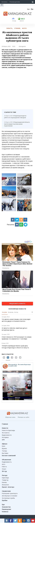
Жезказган (5, 485)
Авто (3, 464)
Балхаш (4, 482)
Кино (3, 446)
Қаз (28, 9)
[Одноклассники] (21, 220)
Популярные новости (17, 309)
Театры (4, 451)
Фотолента (5, 433)
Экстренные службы (8, 498)
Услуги (4, 469)
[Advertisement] (17, 88)
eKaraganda (22, 46)
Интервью (5, 437)
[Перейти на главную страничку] (18, 15)
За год (16, 312)
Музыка (4, 448)
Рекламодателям (15, 2)
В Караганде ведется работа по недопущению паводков (15, 116)
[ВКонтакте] (13, 220)
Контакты (4, 2)
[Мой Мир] (25, 220)
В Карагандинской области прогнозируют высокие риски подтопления (17, 124)
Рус (32, 9)
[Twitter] (17, 220)
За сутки (4, 312)
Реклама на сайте (23, 417)
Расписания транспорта (9, 493)
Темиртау (5, 480)
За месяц (10, 312)
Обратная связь (10, 417)
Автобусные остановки (9, 496)
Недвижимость (7, 462)
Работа (4, 467)
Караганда (5, 478)
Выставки (5, 453)
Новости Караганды (8, 430)
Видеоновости (6, 435)
